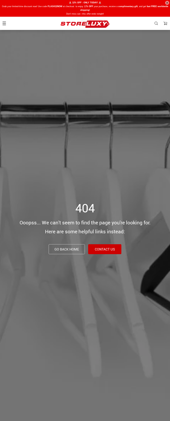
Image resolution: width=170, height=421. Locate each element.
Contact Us (105, 249)
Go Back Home (66, 249)
